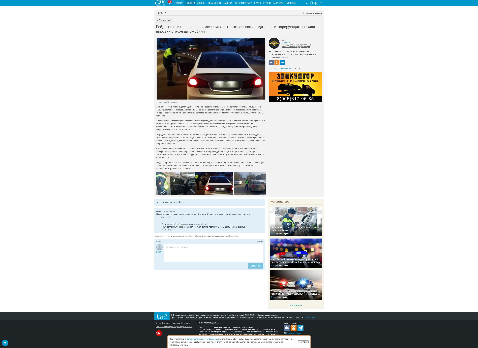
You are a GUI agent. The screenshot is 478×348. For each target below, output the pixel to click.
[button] (164, 20)
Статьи (267, 3)
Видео (257, 3)
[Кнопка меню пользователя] (316, 3)
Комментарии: (286, 68)
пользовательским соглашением (202, 339)
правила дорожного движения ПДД (301, 54)
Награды (166, 323)
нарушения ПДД (278, 54)
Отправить (256, 266)
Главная (179, 3)
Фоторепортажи (243, 3)
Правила (259, 242)
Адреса (228, 3)
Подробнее (310, 317)
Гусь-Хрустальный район (300, 52)
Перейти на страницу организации (296, 47)
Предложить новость (312, 13)
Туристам (291, 3)
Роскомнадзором (245, 317)
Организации (215, 3)
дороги (285, 57)
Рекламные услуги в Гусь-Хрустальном (174, 326)
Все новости (296, 305)
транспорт (276, 57)
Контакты (185, 323)
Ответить (160, 217)
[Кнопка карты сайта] (321, 3)
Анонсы (201, 3)
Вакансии (278, 3)
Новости (161, 13)
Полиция (286, 42)
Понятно (303, 342)
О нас (158, 323)
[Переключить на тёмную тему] (306, 2)
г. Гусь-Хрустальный (280, 52)
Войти (159, 252)
